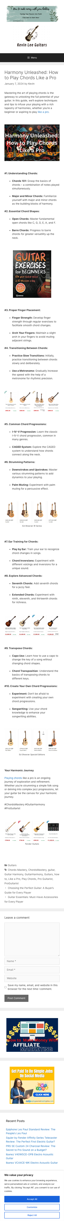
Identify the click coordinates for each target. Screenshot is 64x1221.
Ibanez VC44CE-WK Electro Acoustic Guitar (32, 1162)
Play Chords (29, 878)
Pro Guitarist (45, 878)
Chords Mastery (17, 869)
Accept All (32, 1199)
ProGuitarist (11, 883)
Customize (32, 1207)
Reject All (32, 1215)
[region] (32, 1196)
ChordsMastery (37, 869)
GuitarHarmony (34, 874)
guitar (51, 869)
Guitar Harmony (13, 874)
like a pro (43, 111)
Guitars (12, 865)
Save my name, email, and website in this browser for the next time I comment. (33, 987)
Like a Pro (14, 878)
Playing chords (13, 777)
